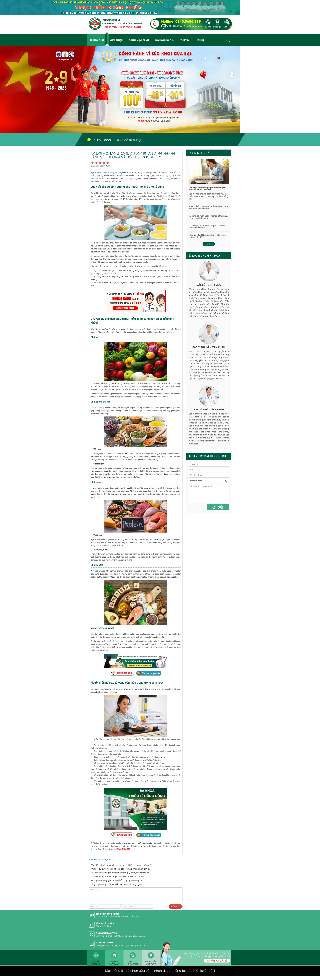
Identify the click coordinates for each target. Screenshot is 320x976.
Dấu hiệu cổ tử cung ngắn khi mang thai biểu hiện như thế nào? (120, 865)
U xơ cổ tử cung (129, 140)
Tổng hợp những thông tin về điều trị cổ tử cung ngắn (116, 884)
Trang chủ (97, 40)
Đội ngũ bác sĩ (164, 40)
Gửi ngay (176, 906)
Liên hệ (200, 40)
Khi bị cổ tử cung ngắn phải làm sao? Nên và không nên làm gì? (120, 869)
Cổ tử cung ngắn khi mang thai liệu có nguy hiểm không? (117, 876)
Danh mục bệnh (139, 40)
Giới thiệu (116, 40)
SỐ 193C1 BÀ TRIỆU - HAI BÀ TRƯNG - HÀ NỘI (117, 916)
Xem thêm (208, 244)
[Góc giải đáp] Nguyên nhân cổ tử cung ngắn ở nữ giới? (116, 880)
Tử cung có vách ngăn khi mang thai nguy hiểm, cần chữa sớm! (120, 872)
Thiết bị (185, 40)
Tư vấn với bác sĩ (217, 960)
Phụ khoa (104, 140)
